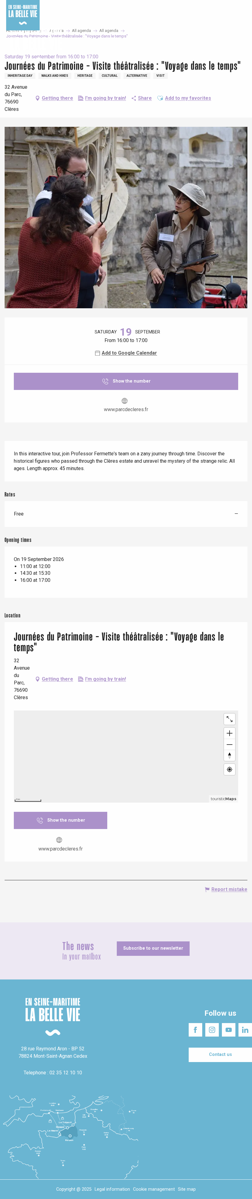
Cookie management (154, 1189)
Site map (187, 1189)
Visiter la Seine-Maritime (146, 6)
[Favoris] (228, 46)
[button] (242, 46)
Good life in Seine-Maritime (92, 6)
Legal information (112, 1189)
